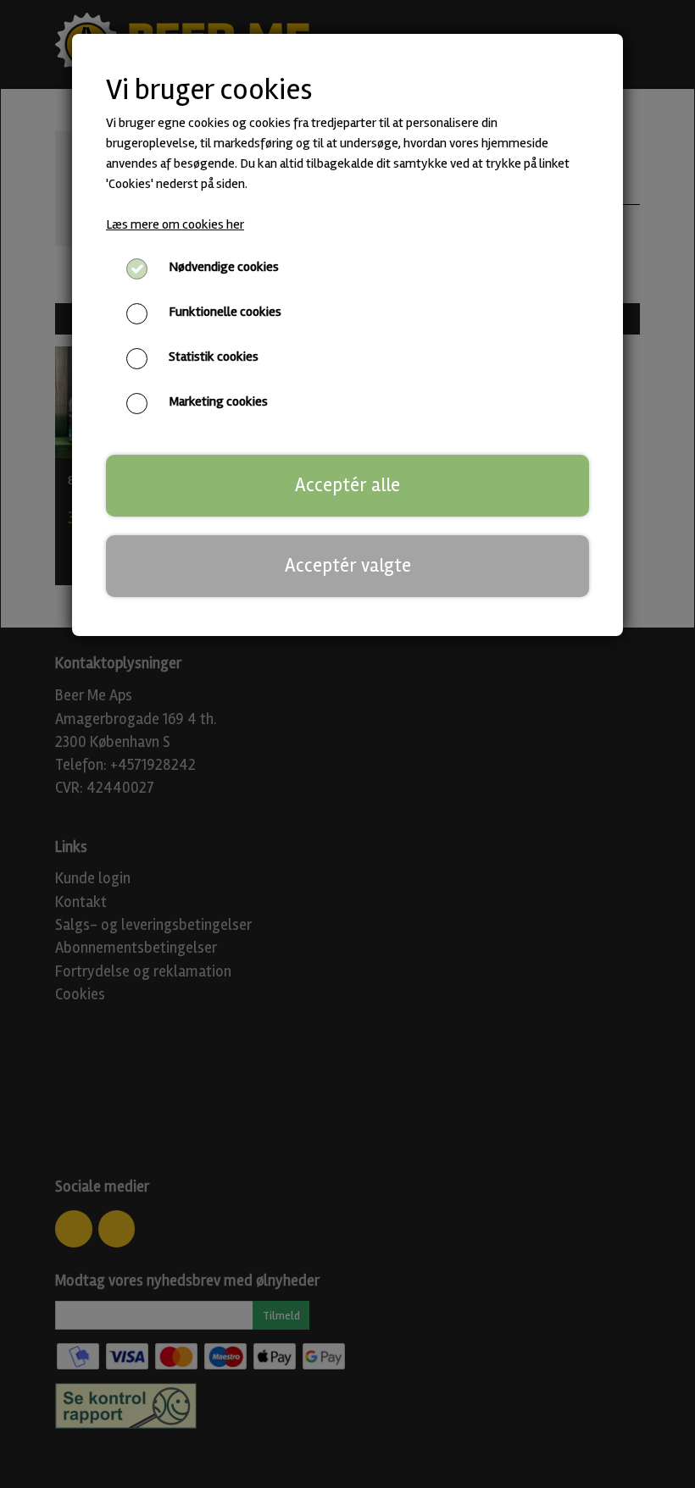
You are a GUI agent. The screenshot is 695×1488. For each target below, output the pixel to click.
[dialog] (347, 744)
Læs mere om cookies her (175, 224)
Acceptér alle (347, 485)
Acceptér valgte (348, 566)
